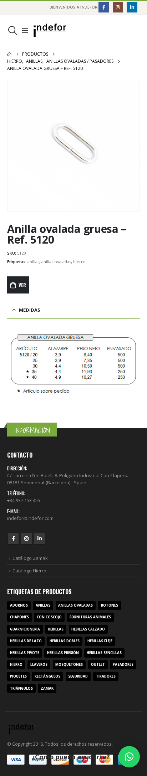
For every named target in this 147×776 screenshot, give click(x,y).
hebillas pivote (24, 652)
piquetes (18, 676)
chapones (19, 617)
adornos (19, 605)
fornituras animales (90, 617)
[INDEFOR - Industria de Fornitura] (50, 30)
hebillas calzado (88, 629)
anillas (33, 261)
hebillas (56, 629)
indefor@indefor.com (30, 518)
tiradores (106, 676)
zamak (47, 688)
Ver (22, 285)
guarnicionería (25, 629)
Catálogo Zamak (30, 558)
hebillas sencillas (104, 652)
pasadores (123, 664)
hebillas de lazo (26, 641)
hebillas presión (63, 652)
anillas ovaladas (56, 261)
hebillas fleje (99, 641)
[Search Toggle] (12, 30)
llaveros (38, 664)
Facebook (13, 538)
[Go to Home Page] (9, 54)
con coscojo (49, 617)
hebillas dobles (65, 641)
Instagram (26, 538)
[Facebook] (103, 7)
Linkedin (39, 538)
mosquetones (69, 664)
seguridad (78, 676)
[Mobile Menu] (25, 31)
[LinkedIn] (132, 7)
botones (109, 605)
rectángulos (47, 676)
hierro (79, 261)
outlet (98, 664)
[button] (129, 756)
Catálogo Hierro (29, 570)
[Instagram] (118, 7)
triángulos (21, 688)
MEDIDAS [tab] (29, 310)
